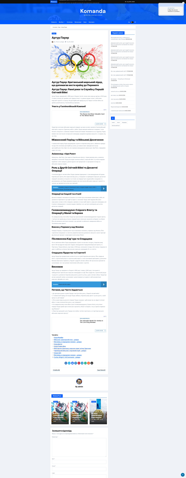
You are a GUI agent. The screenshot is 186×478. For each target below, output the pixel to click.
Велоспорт (78, 22)
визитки (113, 103)
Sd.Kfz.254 (57, 370)
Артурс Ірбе (57, 353)
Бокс (85, 22)
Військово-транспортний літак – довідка (66, 339)
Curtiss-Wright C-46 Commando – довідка (67, 357)
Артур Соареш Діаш (60, 346)
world (118, 122)
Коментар (55, 437)
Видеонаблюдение (116, 107)
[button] (135, 22)
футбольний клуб (116, 125)
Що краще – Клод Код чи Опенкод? (120, 79)
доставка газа (115, 95)
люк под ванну (115, 99)
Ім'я (53, 459)
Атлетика (70, 22)
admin (80, 386)
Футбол (61, 22)
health (113, 122)
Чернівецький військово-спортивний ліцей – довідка (70, 350)
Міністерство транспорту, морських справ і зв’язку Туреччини (72, 348)
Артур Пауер (60, 37)
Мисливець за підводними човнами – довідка (68, 342)
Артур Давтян (58, 344)
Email (54, 466)
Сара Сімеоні (100, 370)
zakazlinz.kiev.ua (115, 91)
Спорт (54, 33)
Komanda (93, 11)
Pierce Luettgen (60, 42)
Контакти (91, 22)
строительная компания (117, 110)
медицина (124, 122)
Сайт (53, 473)
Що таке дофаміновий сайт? (118, 71)
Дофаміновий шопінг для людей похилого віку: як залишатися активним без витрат (122, 43)
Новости (54, 22)
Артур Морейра (58, 337)
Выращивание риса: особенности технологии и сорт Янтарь (120, 38)
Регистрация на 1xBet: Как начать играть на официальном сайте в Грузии (122, 85)
